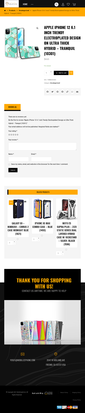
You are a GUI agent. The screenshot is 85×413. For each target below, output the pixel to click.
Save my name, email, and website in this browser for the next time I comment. (39, 164)
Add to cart (62, 73)
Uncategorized (55, 83)
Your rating (12, 131)
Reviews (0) (12, 107)
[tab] (12, 107)
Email (33, 154)
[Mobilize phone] (11, 3)
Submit (13, 170)
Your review (13, 140)
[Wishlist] (68, 4)
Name (11, 154)
